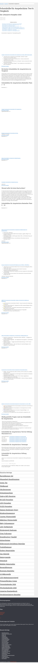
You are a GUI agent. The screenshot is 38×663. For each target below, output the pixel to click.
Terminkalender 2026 (8, 584)
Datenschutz (2, 612)
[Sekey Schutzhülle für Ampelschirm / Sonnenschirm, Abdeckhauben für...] (17, 334)
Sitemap (1, 614)
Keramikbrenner (6, 567)
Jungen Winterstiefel (8, 517)
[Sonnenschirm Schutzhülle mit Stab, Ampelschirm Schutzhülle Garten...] (17, 368)
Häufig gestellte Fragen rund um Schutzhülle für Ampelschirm (13, 27)
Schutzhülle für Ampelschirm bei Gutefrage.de (17, 440)
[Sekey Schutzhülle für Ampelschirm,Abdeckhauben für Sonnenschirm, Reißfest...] (17, 157)
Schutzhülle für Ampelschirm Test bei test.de (17, 436)
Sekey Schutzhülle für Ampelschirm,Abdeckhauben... (11, 158)
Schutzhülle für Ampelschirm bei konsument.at (18, 439)
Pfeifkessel (4, 486)
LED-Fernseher (5, 503)
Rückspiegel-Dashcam (8, 530)
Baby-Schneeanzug (7, 523)
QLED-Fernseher (6, 506)
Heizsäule (3, 561)
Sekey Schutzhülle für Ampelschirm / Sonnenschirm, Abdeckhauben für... (15, 335)
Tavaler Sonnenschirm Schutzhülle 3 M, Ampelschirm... (12, 109)
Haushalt (6, 3)
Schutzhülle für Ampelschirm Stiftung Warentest (11, 30)
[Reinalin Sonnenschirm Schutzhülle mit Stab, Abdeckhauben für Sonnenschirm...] (17, 132)
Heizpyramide (5, 557)
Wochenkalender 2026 (8, 588)
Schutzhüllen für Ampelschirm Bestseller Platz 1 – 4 (11, 24)
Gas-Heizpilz (4, 554)
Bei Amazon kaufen (5, 66)
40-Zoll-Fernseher (5, 642)
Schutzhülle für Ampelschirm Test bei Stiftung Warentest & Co (13, 28)
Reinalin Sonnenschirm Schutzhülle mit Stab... (10, 133)
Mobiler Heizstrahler (7, 564)
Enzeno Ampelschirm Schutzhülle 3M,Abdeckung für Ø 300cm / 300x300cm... (15, 264)
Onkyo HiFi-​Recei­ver (7, 496)
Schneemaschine (6, 493)
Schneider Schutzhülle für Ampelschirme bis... (10, 182)
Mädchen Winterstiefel (8, 520)
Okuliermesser (5, 489)
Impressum (2, 613)
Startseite (2, 3)
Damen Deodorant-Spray (9, 510)
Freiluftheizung (6, 547)
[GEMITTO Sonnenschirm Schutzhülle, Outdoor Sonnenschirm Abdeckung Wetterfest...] (17, 299)
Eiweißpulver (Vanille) (8, 537)
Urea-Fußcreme (6, 533)
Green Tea (3, 483)
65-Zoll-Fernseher (6, 500)
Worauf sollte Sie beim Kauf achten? (8, 25)
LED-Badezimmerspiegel (9, 578)
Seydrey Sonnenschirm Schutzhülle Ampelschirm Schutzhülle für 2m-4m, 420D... (16, 403)
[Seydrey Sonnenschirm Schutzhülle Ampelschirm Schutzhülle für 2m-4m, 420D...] (17, 402)
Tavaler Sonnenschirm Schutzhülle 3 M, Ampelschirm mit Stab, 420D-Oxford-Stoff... (17, 54)
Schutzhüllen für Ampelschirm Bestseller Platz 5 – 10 (11, 26)
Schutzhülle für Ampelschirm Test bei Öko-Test (18, 437)
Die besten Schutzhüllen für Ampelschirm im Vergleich (12, 23)
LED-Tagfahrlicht (6, 527)
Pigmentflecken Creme (8, 581)
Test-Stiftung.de (13, 661)
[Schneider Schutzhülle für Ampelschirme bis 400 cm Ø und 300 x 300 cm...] (17, 181)
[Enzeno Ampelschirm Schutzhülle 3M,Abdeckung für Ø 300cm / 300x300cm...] (17, 263)
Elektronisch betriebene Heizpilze (12, 544)
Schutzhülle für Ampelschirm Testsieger (9, 29)
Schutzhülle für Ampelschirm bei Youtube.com (17, 441)
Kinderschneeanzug (7, 513)
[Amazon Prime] (3, 183)
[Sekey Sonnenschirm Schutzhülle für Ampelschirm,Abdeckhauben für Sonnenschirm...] (17, 228)
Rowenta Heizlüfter (7, 571)
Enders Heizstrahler (7, 550)
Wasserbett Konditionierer (9, 479)
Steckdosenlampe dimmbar (10, 594)
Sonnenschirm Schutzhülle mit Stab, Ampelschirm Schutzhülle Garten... (15, 369)
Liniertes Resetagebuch (8, 591)
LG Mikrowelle (5, 574)
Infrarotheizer (5, 540)
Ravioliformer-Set (6, 476)
